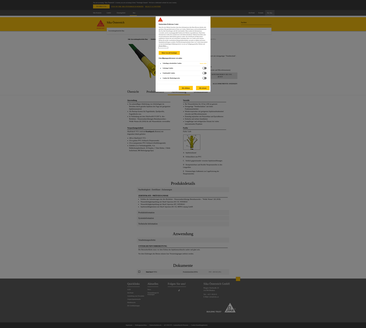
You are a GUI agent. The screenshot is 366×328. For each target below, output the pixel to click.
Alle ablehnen (186, 88)
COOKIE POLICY (163, 47)
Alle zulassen (203, 88)
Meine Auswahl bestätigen (169, 53)
